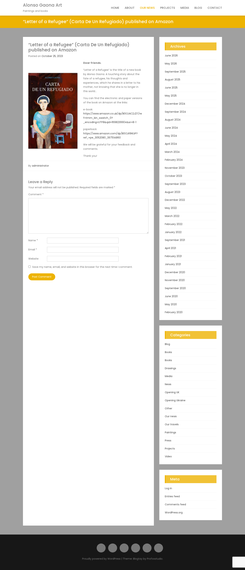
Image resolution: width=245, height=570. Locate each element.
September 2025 (175, 71)
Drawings (170, 368)
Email (32, 249)
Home (115, 8)
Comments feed (175, 504)
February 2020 (174, 312)
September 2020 (175, 288)
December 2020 (175, 272)
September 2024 (175, 112)
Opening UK (172, 392)
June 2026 (171, 55)
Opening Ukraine (175, 400)
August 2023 (172, 192)
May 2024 (171, 136)
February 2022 (173, 224)
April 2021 (170, 248)
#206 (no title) (101, 547)
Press (168, 440)
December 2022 (175, 200)
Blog (198, 8)
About (130, 8)
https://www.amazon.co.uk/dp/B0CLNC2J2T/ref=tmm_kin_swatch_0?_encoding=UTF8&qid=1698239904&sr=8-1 (112, 118)
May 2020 (171, 304)
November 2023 (175, 168)
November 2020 (175, 280)
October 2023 (173, 176)
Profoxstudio (154, 559)
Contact (215, 8)
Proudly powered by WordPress (101, 559)
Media (184, 8)
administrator (40, 165)
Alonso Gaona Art (42, 5)
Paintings (170, 432)
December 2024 (175, 104)
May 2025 (171, 95)
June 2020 (171, 296)
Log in (168, 488)
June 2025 (171, 87)
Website (33, 258)
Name (33, 240)
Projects (167, 8)
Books (168, 352)
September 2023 (175, 184)
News (168, 384)
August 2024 (173, 119)
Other (168, 408)
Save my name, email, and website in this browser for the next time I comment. (82, 267)
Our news (147, 8)
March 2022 (172, 216)
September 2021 (175, 240)
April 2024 (171, 144)
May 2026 (171, 63)
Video (168, 456)
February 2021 (173, 256)
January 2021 (173, 264)
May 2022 (171, 208)
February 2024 (174, 160)
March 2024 (172, 152)
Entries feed (172, 496)
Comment (36, 194)
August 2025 (172, 79)
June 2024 (171, 128)
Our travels (172, 424)
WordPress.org (174, 512)
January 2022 (173, 232)
